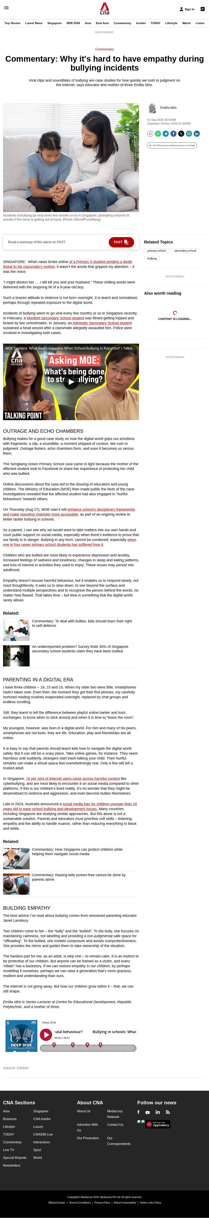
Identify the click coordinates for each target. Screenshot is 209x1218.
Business (10, 1119)
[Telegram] (166, 135)
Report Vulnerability (125, 1202)
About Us (83, 1111)
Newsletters (11, 1165)
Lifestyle (171, 23)
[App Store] (143, 1124)
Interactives (41, 1142)
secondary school (185, 250)
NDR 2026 (73, 23)
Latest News (33, 23)
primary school (156, 250)
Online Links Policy (150, 1202)
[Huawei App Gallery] (158, 1124)
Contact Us (115, 1124)
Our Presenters (88, 1138)
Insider (141, 23)
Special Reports (14, 1157)
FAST (118, 242)
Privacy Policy (102, 1202)
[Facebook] (173, 135)
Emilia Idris (168, 107)
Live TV (8, 1150)
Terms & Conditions (80, 1202)
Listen (200, 23)
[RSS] (168, 1112)
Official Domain (56, 1202)
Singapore (54, 23)
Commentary (122, 23)
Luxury (38, 1126)
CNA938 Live (43, 1134)
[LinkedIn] (197, 135)
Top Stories (12, 23)
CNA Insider (42, 1119)
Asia (88, 23)
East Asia (102, 23)
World (37, 1157)
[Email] (189, 135)
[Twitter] (181, 135)
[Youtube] (148, 1112)
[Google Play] (139, 1124)
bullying (152, 258)
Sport (37, 1150)
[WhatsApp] (158, 135)
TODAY (155, 23)
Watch (186, 23)
